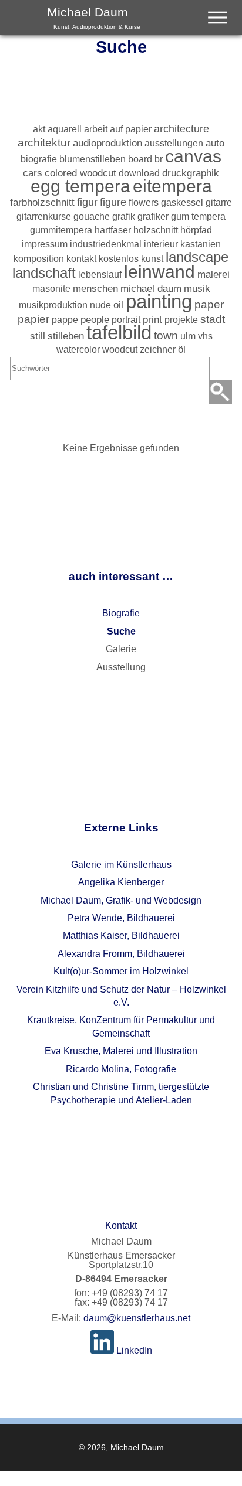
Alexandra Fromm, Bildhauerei (121, 954)
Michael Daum (93, 17)
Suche (121, 631)
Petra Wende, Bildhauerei (121, 918)
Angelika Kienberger (121, 882)
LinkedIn (133, 1350)
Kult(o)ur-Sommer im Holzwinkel (121, 971)
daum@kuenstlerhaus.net (136, 1318)
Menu (222, 6)
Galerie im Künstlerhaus (121, 865)
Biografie (121, 613)
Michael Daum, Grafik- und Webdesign (121, 900)
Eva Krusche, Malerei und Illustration (121, 1051)
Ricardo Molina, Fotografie (121, 1069)
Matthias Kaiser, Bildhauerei (121, 935)
